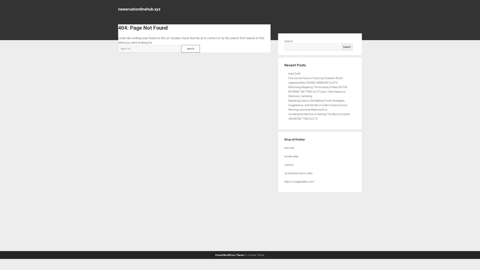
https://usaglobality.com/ (299, 181)
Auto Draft (294, 73)
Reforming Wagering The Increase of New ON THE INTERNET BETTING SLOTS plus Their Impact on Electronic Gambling (317, 92)
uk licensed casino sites (298, 173)
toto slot (289, 147)
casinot (288, 164)
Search (288, 41)
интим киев (291, 156)
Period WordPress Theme (229, 255)
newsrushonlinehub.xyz (139, 9)
